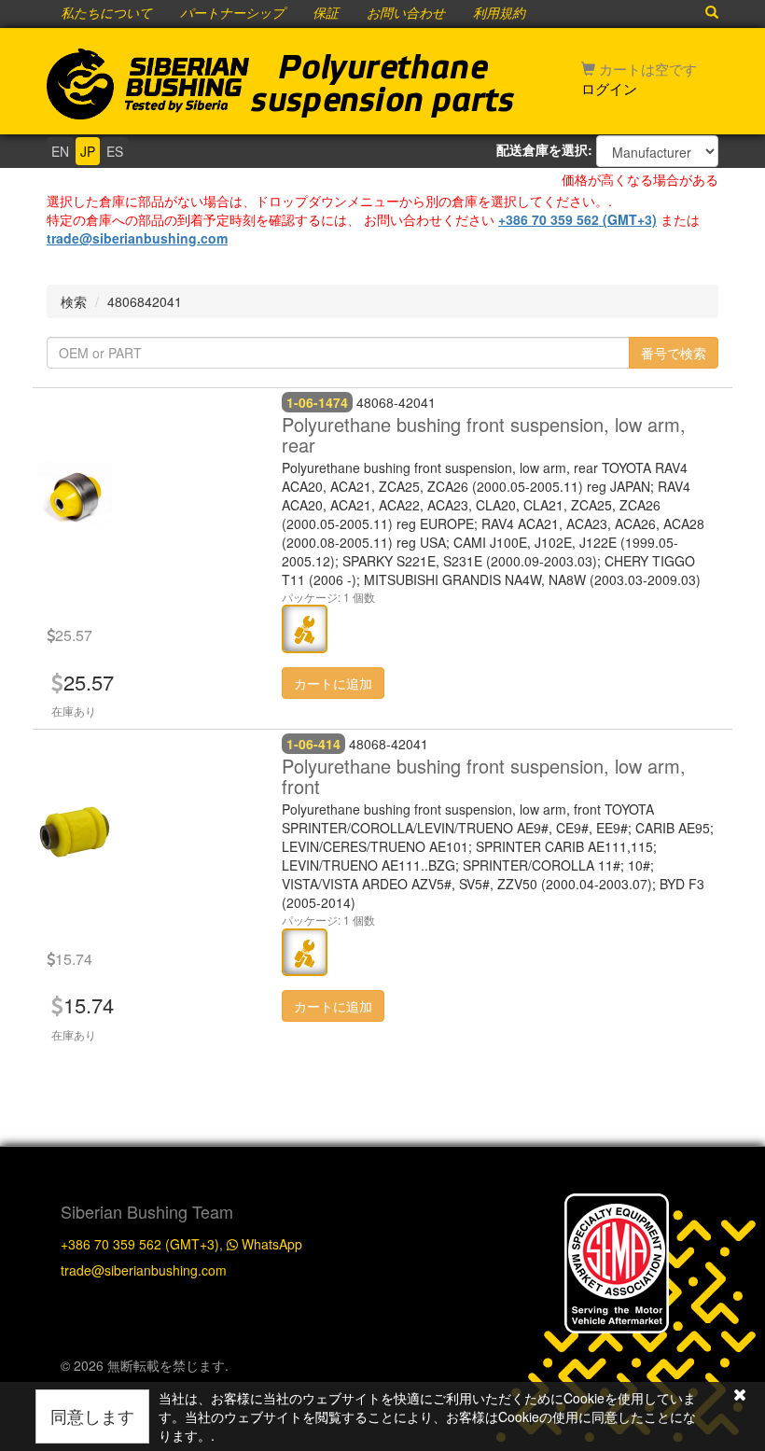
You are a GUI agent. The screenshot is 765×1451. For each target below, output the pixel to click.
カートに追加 (333, 683)
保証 (326, 14)
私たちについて (106, 14)
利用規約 (499, 14)
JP (87, 151)
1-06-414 (313, 743)
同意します (92, 1415)
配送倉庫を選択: (544, 149)
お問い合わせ (406, 14)
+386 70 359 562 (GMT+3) (577, 219)
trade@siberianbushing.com (137, 238)
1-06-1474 (317, 402)
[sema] (616, 1260)
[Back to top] (731, 1001)
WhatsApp (270, 1244)
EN (60, 151)
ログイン (609, 88)
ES (114, 151)
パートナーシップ (232, 14)
